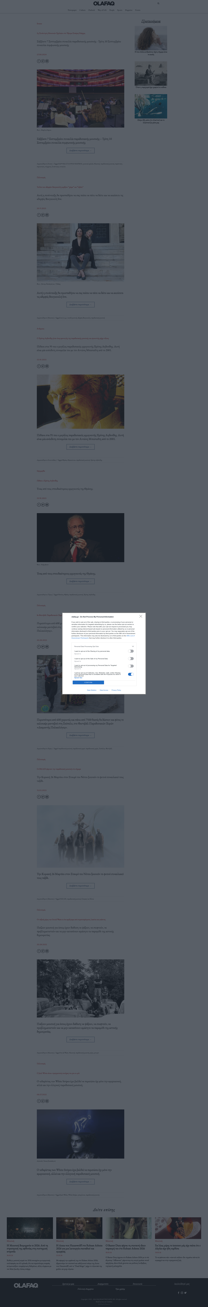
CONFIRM (88, 682)
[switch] (131, 651)
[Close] (141, 617)
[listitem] (104, 646)
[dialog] (104, 653)
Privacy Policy (116, 690)
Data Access (104, 690)
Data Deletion (91, 690)
